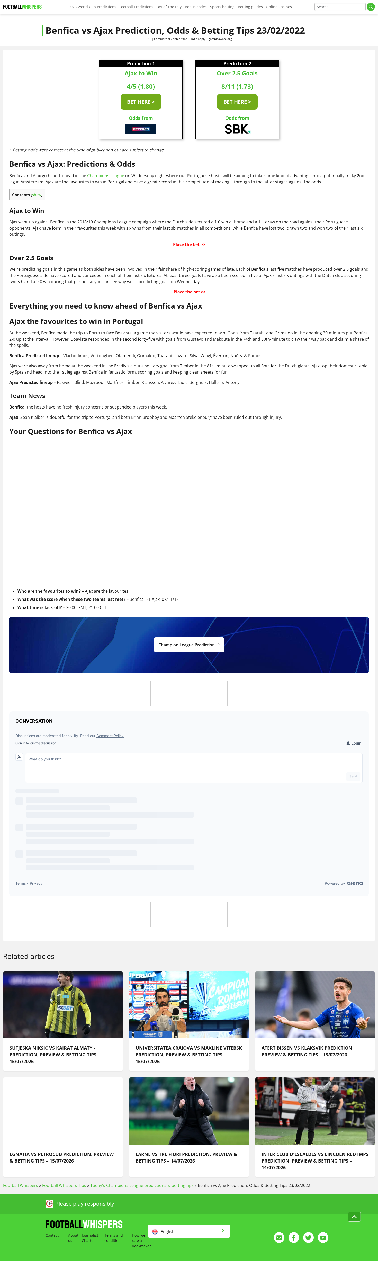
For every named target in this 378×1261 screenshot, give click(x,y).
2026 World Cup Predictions (92, 6)
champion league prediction (187, 645)
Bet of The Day (169, 6)
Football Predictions (136, 6)
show (36, 194)
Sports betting (222, 6)
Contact (52, 1235)
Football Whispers (20, 1185)
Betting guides (250, 6)
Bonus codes (196, 6)
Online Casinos (279, 6)
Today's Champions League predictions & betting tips (142, 1185)
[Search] (371, 7)
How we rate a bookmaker (141, 1240)
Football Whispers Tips (64, 1185)
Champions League (105, 175)
